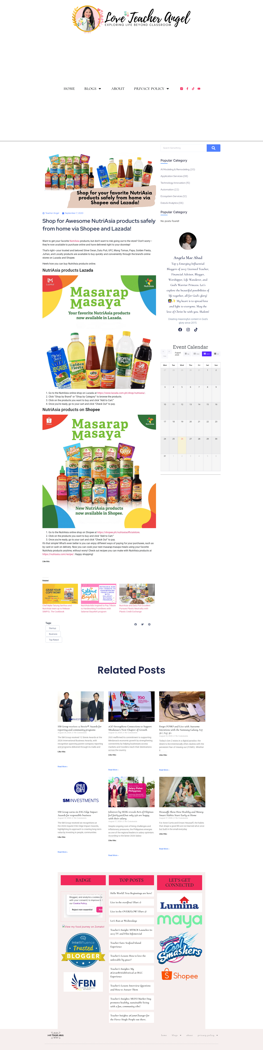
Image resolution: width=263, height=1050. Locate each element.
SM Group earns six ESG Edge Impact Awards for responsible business (78, 813)
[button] (135, 624)
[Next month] (169, 351)
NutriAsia (74, 241)
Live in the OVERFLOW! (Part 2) (128, 911)
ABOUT (117, 89)
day (188, 354)
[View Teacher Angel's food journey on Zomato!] (83, 926)
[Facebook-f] (187, 88)
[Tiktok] (193, 88)
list (218, 354)
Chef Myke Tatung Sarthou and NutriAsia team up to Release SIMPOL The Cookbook (57, 608)
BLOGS (90, 89)
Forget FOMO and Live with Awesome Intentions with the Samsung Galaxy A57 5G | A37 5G (181, 730)
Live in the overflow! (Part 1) (125, 902)
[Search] (213, 148)
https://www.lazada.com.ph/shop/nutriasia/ (121, 393)
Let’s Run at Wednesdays (123, 920)
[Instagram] (188, 330)
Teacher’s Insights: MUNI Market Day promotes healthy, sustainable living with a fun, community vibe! (130, 1002)
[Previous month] (163, 351)
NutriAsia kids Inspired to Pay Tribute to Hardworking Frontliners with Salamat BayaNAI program (98, 608)
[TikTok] (196, 330)
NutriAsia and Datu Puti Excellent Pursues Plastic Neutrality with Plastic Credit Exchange (134, 608)
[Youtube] (199, 88)
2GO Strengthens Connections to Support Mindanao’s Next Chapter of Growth (130, 728)
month (208, 354)
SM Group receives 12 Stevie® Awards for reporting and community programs (80, 728)
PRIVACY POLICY (149, 89)
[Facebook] (180, 330)
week (197, 354)
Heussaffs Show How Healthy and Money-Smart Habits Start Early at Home (181, 813)
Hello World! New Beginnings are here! (131, 893)
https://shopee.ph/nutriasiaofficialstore (118, 532)
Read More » (63, 767)
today (164, 356)
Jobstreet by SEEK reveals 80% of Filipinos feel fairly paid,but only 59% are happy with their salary (130, 815)
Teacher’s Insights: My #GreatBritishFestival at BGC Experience (126, 972)
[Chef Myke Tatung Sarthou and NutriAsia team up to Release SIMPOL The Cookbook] (60, 594)
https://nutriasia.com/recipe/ (58, 554)
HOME (69, 89)
